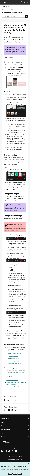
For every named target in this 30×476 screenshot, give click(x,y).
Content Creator (12, 9)
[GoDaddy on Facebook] (2, 451)
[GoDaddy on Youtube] (16, 451)
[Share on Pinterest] (19, 410)
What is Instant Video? (12, 380)
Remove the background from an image (16, 386)
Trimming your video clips (15, 361)
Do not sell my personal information (15, 459)
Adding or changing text (15, 353)
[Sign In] (24, 2)
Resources (3, 425)
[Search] (26, 16)
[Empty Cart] (28, 2)
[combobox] (13, 16)
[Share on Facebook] (9, 410)
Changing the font (13, 356)
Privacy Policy (14, 456)
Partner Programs (5, 429)
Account (3, 433)
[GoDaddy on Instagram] (6, 451)
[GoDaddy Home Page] (7, 442)
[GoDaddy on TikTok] (9, 451)
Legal (8, 456)
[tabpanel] (15, 217)
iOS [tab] (6, 57)
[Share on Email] (5, 410)
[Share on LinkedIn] (12, 410)
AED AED (25, 447)
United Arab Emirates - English (8, 447)
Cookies (21, 456)
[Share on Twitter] (16, 410)
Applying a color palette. (15, 363)
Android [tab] (11, 57)
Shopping (3, 436)
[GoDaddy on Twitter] (13, 451)
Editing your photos (14, 358)
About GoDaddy (5, 418)
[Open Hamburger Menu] (1, 2)
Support (3, 422)
